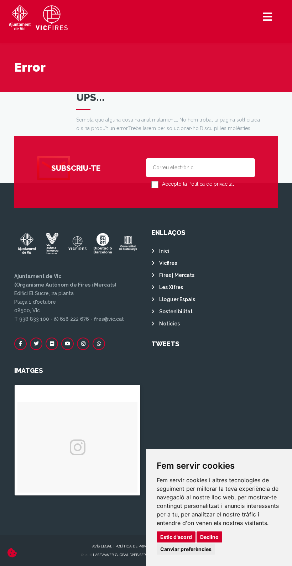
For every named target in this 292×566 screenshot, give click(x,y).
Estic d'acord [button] (176, 537)
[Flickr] (52, 344)
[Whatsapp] (99, 344)
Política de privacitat (137, 546)
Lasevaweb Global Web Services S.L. (127, 555)
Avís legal (102, 546)
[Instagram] (83, 344)
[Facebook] (20, 344)
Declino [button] (209, 537)
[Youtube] (67, 344)
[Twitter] (36, 344)
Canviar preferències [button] (186, 549)
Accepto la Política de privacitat (198, 184)
